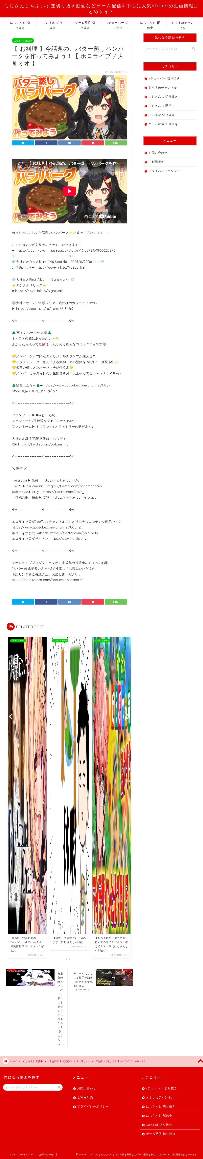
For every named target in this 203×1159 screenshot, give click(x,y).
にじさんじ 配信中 (150, 24)
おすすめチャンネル (183, 24)
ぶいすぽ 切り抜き (53, 24)
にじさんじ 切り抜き (20, 24)
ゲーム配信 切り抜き (85, 24)
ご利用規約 (156, 162)
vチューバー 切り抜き (118, 24)
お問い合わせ (158, 153)
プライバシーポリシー (164, 171)
